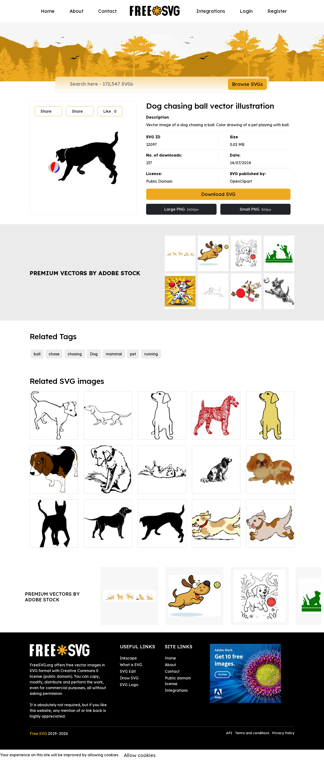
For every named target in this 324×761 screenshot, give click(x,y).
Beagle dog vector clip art (54, 484)
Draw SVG (129, 678)
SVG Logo (129, 684)
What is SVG (131, 664)
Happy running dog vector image (216, 538)
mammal (114, 354)
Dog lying (152, 487)
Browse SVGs (247, 84)
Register (277, 11)
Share (46, 111)
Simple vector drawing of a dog (108, 430)
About (76, 11)
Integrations (210, 11)
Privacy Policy (283, 733)
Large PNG (181, 209)
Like (109, 111)
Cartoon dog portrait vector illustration (270, 427)
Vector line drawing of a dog (54, 430)
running (151, 354)
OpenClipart (241, 181)
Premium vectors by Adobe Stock (85, 273)
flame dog (206, 433)
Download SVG (218, 194)
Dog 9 (202, 487)
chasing (75, 354)
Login (246, 11)
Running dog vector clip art (270, 538)
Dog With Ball (155, 541)
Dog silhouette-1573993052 (108, 538)
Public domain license (178, 681)
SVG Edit (128, 671)
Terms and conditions (252, 733)
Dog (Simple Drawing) (162, 430)
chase (54, 354)
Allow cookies (140, 755)
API (229, 733)
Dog (94, 354)
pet (133, 354)
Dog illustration (103, 487)
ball (37, 354)
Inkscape (128, 658)
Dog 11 (41, 541)
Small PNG (255, 209)
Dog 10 (257, 487)
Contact (107, 11)
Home (48, 11)
